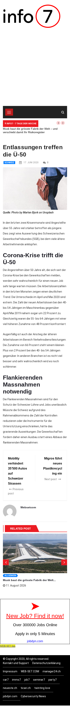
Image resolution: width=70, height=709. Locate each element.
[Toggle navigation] (9, 112)
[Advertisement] (35, 69)
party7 (52, 679)
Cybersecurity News (33, 696)
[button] (58, 123)
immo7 (16, 679)
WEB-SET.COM (30, 671)
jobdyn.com (10, 696)
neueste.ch (10, 688)
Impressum (10, 671)
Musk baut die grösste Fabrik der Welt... (29, 580)
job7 (27, 679)
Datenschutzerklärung (46, 663)
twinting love (42, 688)
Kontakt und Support (16, 663)
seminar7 (39, 679)
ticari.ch (26, 688)
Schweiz (9, 162)
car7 (6, 679)
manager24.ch (52, 671)
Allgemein (10, 575)
